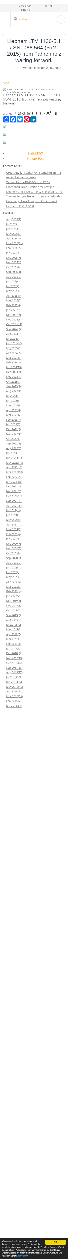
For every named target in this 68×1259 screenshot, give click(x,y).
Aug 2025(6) (13, 276)
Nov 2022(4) (13, 434)
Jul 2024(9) (12, 338)
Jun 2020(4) (13, 572)
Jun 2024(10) (14, 343)
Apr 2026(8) (13, 238)
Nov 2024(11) (14, 319)
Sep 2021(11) (14, 500)
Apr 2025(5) (13, 295)
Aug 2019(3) (13, 620)
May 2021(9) (13, 520)
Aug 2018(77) (14, 672)
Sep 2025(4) (13, 272)
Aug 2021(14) (14, 505)
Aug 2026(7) (13, 219)
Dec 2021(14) (14, 486)
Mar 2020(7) (13, 586)
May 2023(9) (13, 405)
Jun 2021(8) (13, 515)
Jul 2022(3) (12, 453)
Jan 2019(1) (13, 648)
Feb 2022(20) (14, 477)
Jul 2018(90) (13, 677)
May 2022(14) (14, 462)
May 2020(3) (13, 577)
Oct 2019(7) (13, 610)
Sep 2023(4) (13, 386)
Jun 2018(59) (14, 682)
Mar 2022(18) (14, 472)
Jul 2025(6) (12, 281)
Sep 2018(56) (14, 667)
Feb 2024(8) (13, 362)
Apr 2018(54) (14, 691)
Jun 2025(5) (13, 286)
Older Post (35, 153)
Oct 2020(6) (13, 553)
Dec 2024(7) (13, 315)
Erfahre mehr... (22, 1255)
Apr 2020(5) (13, 582)
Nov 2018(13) (14, 658)
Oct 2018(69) (14, 663)
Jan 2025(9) (13, 310)
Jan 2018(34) (14, 705)
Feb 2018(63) (14, 701)
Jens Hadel (25, 6)
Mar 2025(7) (13, 300)
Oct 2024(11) (14, 324)
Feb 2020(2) (13, 591)
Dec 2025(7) (13, 257)
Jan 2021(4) (13, 539)
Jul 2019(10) (13, 624)
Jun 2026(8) (13, 229)
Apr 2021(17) (14, 524)
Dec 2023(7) (13, 372)
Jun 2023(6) (13, 400)
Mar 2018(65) (14, 696)
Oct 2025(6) (13, 267)
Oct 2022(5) (13, 438)
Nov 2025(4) (13, 262)
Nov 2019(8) (13, 605)
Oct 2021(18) (14, 496)
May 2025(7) (13, 291)
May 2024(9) (13, 348)
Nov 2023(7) (13, 376)
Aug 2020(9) (13, 562)
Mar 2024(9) (13, 357)
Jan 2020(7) (13, 596)
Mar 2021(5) (13, 529)
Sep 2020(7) (13, 558)
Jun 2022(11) (14, 458)
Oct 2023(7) (13, 381)
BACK (6, 83)
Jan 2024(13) (14, 367)
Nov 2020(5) (13, 548)
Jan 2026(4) (13, 253)
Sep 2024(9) (13, 329)
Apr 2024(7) (13, 353)
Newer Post (35, 158)
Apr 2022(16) (14, 467)
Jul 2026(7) (12, 224)
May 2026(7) (13, 233)
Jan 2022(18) (14, 481)
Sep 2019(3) (13, 615)
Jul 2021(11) (13, 510)
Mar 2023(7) (13, 415)
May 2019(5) (13, 629)
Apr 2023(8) (13, 410)
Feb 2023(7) (13, 419)
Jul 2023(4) (12, 396)
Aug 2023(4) (13, 391)
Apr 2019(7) (13, 634)
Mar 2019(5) (13, 639)
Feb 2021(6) (13, 534)
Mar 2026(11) (14, 243)
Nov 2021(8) (13, 491)
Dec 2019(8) (13, 601)
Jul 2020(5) (12, 567)
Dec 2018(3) (13, 653)
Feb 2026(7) (13, 248)
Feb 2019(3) (13, 643)
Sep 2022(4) (13, 443)
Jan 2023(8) (13, 424)
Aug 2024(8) (13, 334)
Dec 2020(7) (13, 543)
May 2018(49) (14, 686)
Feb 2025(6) (13, 305)
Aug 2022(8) (13, 448)
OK (55, 1242)
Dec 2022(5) (13, 429)
